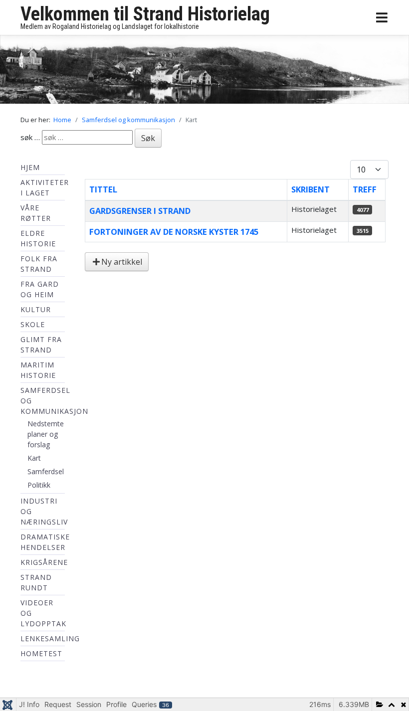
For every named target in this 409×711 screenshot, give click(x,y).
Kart (34, 458)
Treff (365, 189)
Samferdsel (45, 471)
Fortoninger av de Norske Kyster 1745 (173, 231)
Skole (32, 324)
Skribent (310, 189)
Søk (148, 138)
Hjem (30, 167)
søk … (30, 137)
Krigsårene (44, 562)
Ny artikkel (121, 261)
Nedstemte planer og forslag (45, 434)
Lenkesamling (50, 638)
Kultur (35, 309)
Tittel (103, 189)
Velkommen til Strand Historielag (145, 14)
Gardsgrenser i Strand (140, 210)
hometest (41, 653)
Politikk (38, 485)
